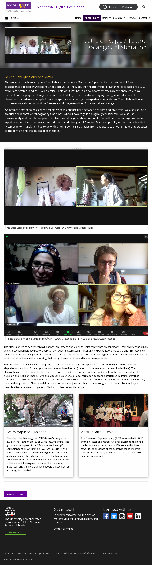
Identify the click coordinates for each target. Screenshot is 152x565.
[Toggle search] (143, 7)
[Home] (7, 19)
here (126, 368)
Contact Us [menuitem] (144, 17)
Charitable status (109, 553)
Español (113, 7)
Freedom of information (85, 553)
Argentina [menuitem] (90, 17)
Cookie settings (15, 531)
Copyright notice (43, 553)
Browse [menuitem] (132, 17)
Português (128, 7)
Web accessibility (62, 553)
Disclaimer (8, 553)
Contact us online (63, 528)
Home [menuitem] (78, 17)
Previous (10, 494)
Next (21, 494)
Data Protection (24, 553)
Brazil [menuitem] (105, 17)
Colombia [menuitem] (117, 17)
